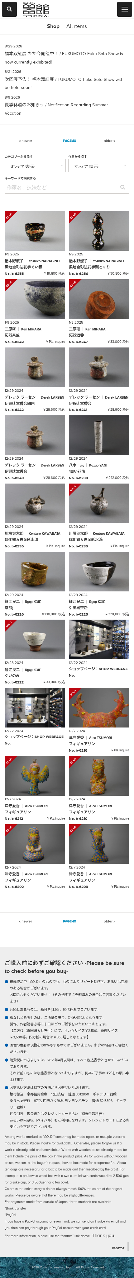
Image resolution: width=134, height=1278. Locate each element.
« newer (25, 141)
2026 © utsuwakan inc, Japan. (53, 1267)
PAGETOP (118, 1248)
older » (109, 141)
